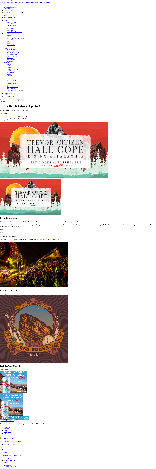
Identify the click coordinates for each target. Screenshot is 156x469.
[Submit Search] (22, 12)
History (9, 64)
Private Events (11, 27)
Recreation (10, 58)
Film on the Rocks (12, 30)
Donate (9, 74)
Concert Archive (12, 24)
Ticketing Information (13, 25)
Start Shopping (4, 369)
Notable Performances (13, 69)
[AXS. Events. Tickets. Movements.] (11, 441)
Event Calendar (11, 22)
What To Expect (12, 37)
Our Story (6, 62)
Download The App (9, 17)
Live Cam (10, 61)
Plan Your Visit (8, 33)
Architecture (10, 66)
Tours (8, 46)
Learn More (3, 294)
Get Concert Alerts (9, 16)
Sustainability (11, 71)
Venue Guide (7, 427)
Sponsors (6, 428)
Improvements (11, 72)
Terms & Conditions (9, 460)
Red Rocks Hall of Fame (14, 53)
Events (5, 20)
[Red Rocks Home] (78, 2)
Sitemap (6, 462)
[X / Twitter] (9, 444)
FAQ (8, 41)
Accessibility (11, 40)
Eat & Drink (10, 43)
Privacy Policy (8, 459)
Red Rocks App (8, 10)
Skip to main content (6, 1)
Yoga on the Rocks (12, 28)
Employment (7, 432)
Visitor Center (11, 49)
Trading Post (10, 51)
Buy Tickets (3, 113)
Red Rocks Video (12, 54)
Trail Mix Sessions (12, 56)
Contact (9, 75)
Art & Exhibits (11, 59)
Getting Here (11, 35)
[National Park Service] (7, 438)
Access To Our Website (10, 466)
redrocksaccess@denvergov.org (50, 239)
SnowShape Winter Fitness (15, 90)
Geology (9, 67)
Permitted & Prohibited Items (15, 38)
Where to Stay (11, 45)
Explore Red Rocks (9, 48)
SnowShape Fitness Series (14, 32)
